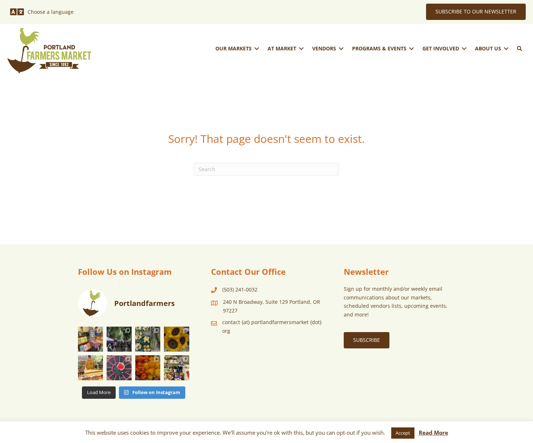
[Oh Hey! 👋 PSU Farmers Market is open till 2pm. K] (176, 339)
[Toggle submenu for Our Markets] (256, 48)
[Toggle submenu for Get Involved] (464, 48)
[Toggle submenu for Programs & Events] (411, 48)
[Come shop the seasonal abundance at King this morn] (147, 339)
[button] (519, 49)
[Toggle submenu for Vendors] (341, 48)
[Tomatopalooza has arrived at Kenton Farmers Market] (119, 367)
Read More (433, 432)
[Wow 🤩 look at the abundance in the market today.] (147, 367)
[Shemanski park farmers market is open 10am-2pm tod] (119, 339)
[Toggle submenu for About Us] (506, 48)
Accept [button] (403, 433)
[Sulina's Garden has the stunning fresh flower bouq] (176, 367)
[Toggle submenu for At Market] (301, 48)
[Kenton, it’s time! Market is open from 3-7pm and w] (90, 339)
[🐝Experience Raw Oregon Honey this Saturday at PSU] (90, 367)
